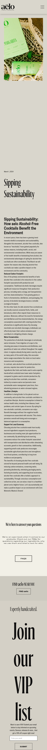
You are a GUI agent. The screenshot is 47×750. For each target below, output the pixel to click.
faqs (23, 559)
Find (23, 591)
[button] (42, 7)
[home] (12, 7)
